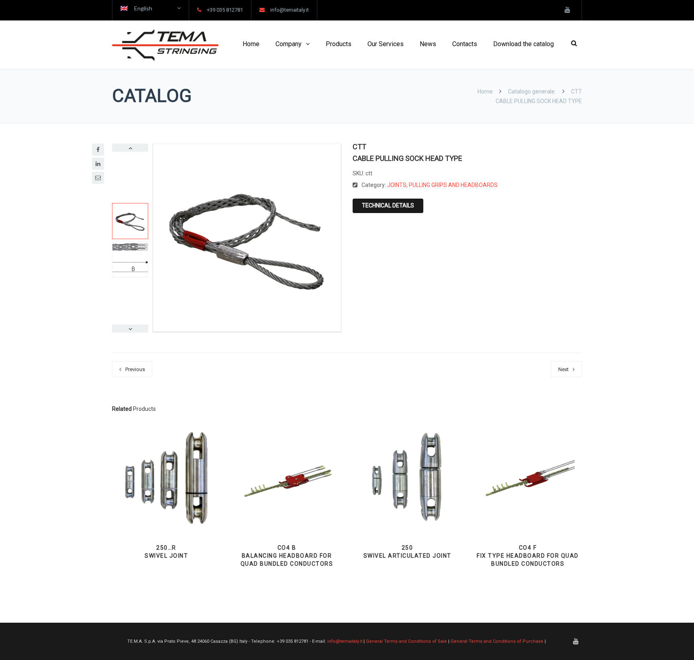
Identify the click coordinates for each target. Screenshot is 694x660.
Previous (135, 369)
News (428, 44)
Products (338, 44)
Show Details (166, 513)
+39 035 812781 (225, 10)
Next (563, 369)
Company (289, 44)
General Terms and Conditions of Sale (406, 641)
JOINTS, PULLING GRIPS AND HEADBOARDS (442, 185)
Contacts (464, 44)
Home (251, 44)
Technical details (388, 205)
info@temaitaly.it (289, 10)
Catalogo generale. (532, 91)
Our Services (385, 44)
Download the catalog (523, 44)
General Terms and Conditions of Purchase (497, 641)
